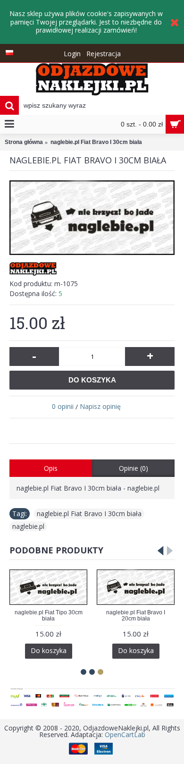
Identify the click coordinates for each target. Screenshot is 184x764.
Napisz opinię (100, 406)
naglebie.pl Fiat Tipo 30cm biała (49, 615)
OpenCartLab (125, 734)
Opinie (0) (133, 468)
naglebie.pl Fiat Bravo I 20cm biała (135, 615)
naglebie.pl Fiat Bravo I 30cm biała (89, 513)
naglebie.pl (28, 526)
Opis (51, 468)
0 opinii (63, 406)
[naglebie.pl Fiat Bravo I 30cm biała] (92, 217)
